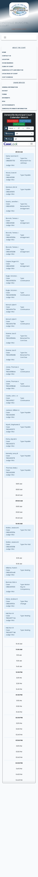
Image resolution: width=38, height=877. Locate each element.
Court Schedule (19, 124)
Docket (5, 91)
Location (5, 59)
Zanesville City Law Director (12, 70)
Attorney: (10, 134)
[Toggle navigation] (5, 37)
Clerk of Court (7, 66)
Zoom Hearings (7, 63)
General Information (10, 87)
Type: (22, 158)
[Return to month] (6, 128)
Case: (8, 158)
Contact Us (6, 56)
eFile (3, 101)
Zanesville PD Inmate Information (14, 108)
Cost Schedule (7, 77)
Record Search (13, 121)
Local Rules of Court (10, 73)
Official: (9, 139)
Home (4, 52)
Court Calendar (25, 121)
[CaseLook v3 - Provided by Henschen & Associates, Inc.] (11, 144)
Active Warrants (8, 105)
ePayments (6, 98)
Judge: (8, 165)
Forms (4, 94)
